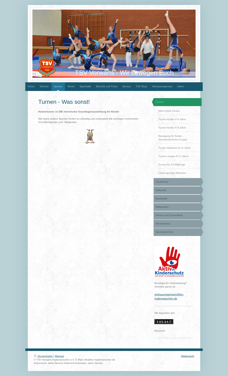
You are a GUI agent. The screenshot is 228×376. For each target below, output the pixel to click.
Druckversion (45, 356)
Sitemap (59, 356)
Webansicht (187, 356)
